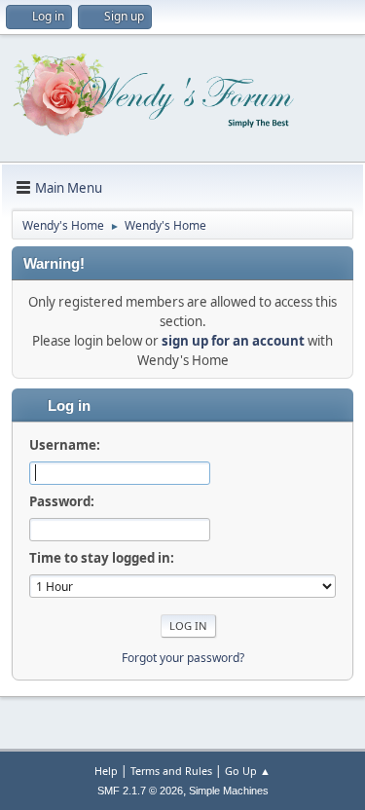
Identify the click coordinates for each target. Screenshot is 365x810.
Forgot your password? (183, 657)
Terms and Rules (171, 770)
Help (106, 770)
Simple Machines (229, 790)
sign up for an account (233, 341)
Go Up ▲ (248, 770)
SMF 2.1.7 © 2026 (140, 790)
